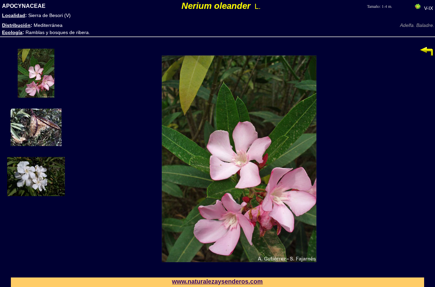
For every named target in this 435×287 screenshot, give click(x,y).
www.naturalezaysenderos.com (217, 281)
